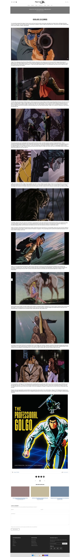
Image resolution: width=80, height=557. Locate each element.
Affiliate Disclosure (34, 545)
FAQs (45, 5)
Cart (51, 5)
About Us (14, 541)
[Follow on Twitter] (54, 548)
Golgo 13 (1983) (16, 472)
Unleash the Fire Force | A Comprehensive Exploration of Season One (60, 498)
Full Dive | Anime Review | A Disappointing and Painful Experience (40, 498)
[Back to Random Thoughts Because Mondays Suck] (40, 481)
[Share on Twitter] (13, 2)
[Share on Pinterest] (14, 2)
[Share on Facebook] (11, 2)
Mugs (36, 5)
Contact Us (40, 5)
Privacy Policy (33, 539)
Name (12, 509)
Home (29, 5)
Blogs (48, 5)
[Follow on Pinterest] (61, 548)
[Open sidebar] (11, 279)
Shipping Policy (33, 542)
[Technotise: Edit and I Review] (35, 481)
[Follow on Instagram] (58, 548)
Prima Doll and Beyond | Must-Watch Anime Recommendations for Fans (20, 498)
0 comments (65, 472)
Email (42, 509)
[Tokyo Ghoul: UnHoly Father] (44, 481)
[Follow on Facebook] (51, 548)
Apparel (32, 5)
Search (14, 539)
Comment (13, 513)
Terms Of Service (34, 544)
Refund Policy (33, 541)
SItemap (14, 545)
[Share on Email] (16, 2)
